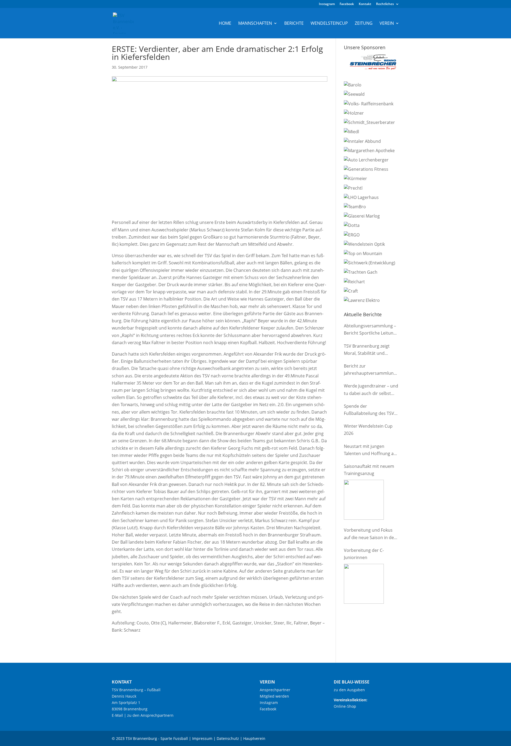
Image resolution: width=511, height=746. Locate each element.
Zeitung (364, 23)
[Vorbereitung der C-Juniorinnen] (364, 584)
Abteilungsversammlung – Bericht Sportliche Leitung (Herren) (370, 330)
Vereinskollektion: (350, 699)
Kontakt (365, 4)
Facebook (347, 4)
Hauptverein (254, 738)
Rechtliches (385, 4)
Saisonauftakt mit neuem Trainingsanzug (369, 469)
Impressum (202, 738)
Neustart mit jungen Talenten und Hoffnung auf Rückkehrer (371, 450)
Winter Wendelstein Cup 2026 (368, 429)
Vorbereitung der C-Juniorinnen (364, 553)
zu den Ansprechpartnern (150, 715)
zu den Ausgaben (349, 689)
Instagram (327, 4)
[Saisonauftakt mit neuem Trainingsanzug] (364, 500)
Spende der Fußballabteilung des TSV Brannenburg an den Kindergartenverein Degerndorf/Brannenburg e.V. (370, 410)
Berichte (294, 23)
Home (225, 23)
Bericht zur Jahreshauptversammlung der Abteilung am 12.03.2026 (370, 370)
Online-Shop (345, 706)
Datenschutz (228, 738)
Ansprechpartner (275, 689)
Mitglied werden (274, 696)
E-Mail (117, 715)
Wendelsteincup (329, 23)
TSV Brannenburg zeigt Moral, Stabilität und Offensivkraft (367, 350)
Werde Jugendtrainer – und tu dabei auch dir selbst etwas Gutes (371, 390)
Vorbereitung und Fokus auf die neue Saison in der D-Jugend (370, 534)
